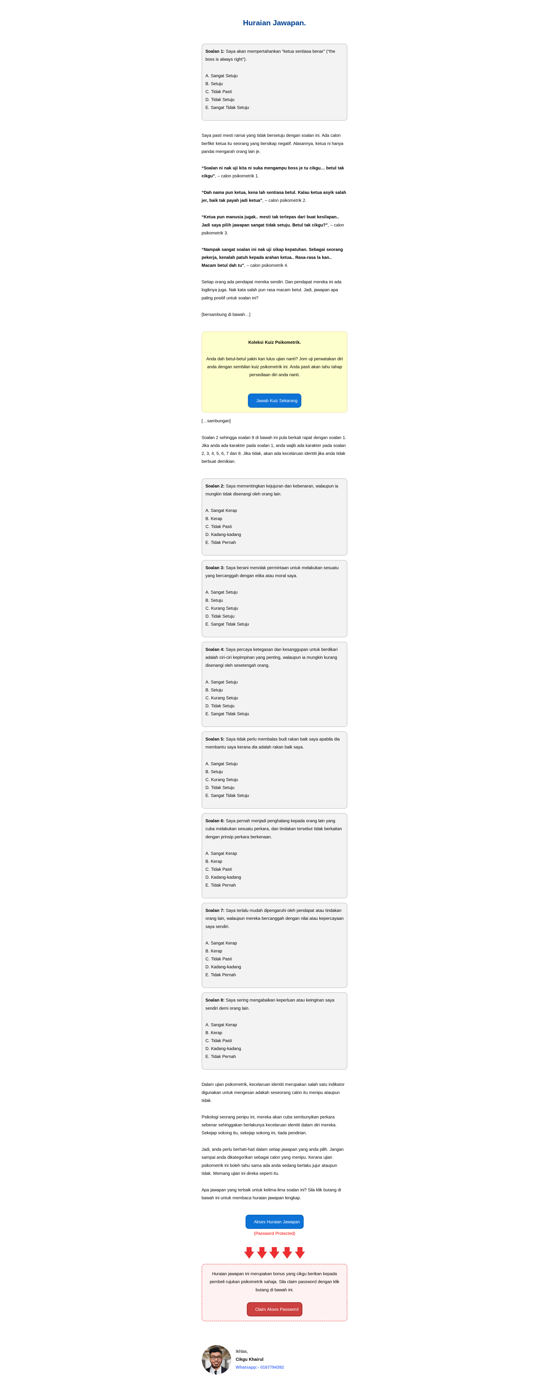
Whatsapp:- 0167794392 (260, 1367)
